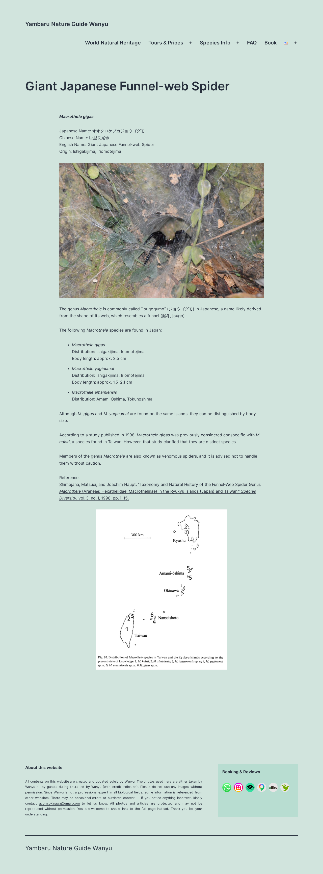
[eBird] (273, 787)
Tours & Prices (165, 43)
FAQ (252, 43)
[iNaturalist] (284, 787)
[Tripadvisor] (250, 787)
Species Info (215, 43)
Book (270, 43)
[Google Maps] (261, 787)
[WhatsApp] (226, 787)
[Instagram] (238, 787)
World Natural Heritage (113, 43)
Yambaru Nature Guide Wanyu (66, 23)
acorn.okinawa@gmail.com (59, 803)
